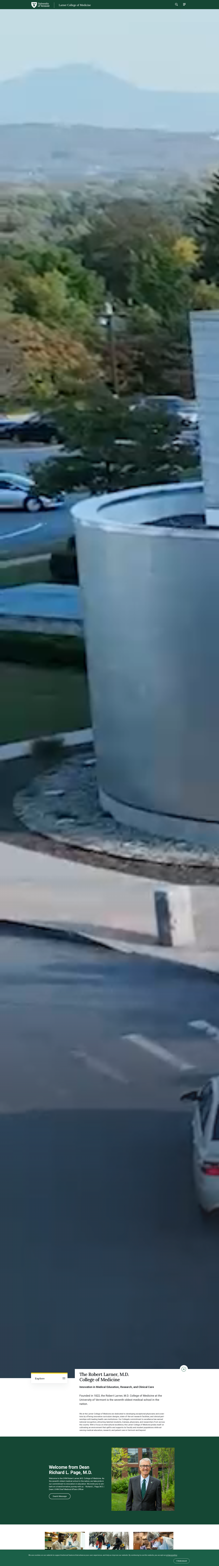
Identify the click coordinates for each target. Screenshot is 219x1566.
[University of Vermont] (25, 8)
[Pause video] (184, 1369)
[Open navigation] (63, 1378)
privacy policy (171, 1555)
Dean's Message (60, 1496)
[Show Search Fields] (176, 4)
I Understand (181, 1561)
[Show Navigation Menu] (184, 4)
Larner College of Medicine (75, 5)
